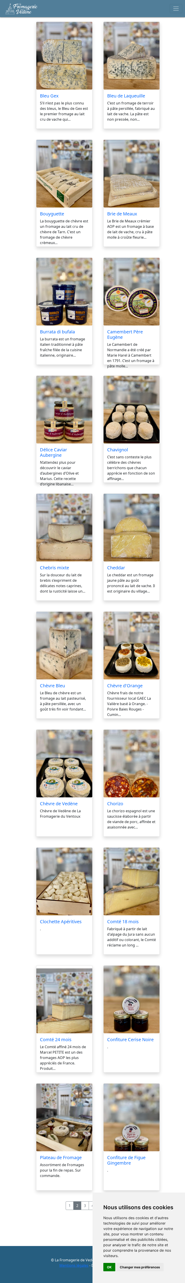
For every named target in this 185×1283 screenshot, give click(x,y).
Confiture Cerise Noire (130, 1039)
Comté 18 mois (123, 921)
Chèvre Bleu (52, 686)
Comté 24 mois (56, 1039)
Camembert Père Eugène (125, 334)
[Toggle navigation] (176, 8)
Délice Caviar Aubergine (53, 452)
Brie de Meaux (122, 214)
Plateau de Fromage (61, 1157)
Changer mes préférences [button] (140, 1267)
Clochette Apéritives (61, 921)
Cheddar (116, 568)
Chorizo (115, 804)
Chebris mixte (54, 568)
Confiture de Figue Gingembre (126, 1160)
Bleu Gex (49, 96)
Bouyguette (52, 214)
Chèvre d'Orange (125, 686)
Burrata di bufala (57, 332)
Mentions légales (73, 1265)
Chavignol (117, 450)
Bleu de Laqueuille (126, 96)
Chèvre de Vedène (59, 804)
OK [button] (109, 1267)
